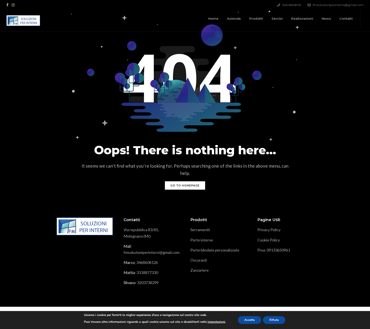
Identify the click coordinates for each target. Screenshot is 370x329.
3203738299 (147, 282)
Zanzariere (199, 270)
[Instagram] (14, 4)
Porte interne (201, 240)
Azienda (234, 18)
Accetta (249, 320)
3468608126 (147, 262)
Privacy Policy (268, 229)
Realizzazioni (302, 18)
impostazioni (216, 322)
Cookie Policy (268, 240)
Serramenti (199, 229)
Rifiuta (274, 320)
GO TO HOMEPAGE (185, 185)
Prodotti (256, 18)
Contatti (346, 18)
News (326, 18)
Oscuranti (198, 260)
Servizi (277, 18)
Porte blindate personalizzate (214, 250)
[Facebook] (8, 4)
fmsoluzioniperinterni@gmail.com (338, 5)
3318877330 (147, 272)
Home (213, 18)
